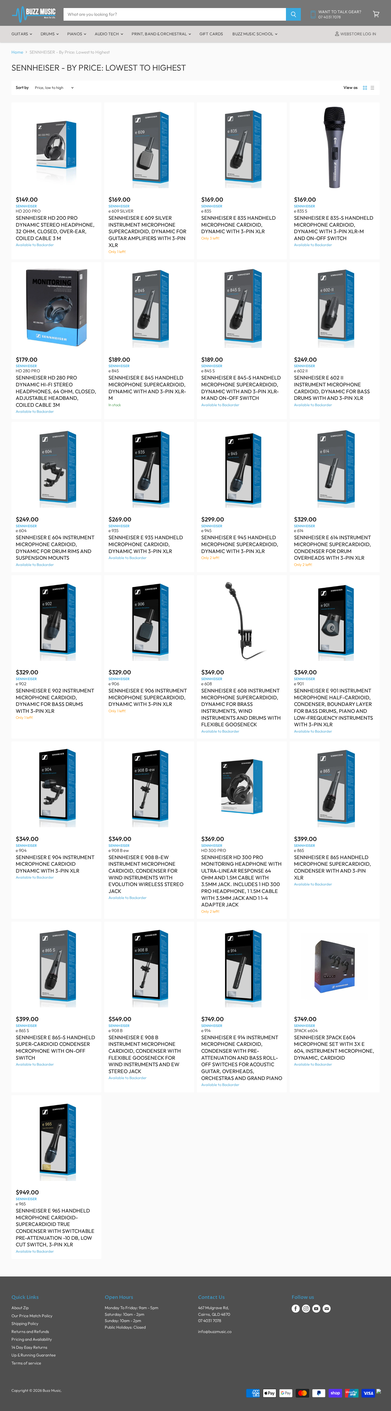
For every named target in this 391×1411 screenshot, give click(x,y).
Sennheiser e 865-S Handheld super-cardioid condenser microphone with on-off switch (55, 1047)
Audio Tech (107, 33)
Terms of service (26, 1363)
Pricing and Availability (31, 1339)
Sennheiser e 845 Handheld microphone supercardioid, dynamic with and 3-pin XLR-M (147, 387)
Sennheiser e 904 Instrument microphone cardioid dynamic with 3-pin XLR (55, 864)
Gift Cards (211, 33)
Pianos (75, 33)
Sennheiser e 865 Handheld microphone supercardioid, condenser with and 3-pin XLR (332, 867)
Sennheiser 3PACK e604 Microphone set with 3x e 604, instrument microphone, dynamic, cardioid (334, 1047)
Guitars (20, 33)
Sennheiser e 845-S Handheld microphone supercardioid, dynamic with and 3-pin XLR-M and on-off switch (241, 387)
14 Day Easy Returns (29, 1347)
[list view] (372, 88)
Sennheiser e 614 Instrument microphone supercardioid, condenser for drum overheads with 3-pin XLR (332, 547)
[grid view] (365, 88)
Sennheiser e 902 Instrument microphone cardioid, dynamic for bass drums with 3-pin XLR (55, 700)
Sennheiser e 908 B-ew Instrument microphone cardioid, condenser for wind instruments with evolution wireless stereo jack (145, 874)
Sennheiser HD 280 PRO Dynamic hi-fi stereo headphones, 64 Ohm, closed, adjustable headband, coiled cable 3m (56, 391)
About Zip (20, 1307)
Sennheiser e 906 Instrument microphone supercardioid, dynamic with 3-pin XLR (147, 697)
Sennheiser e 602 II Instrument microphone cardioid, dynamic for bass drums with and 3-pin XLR (332, 387)
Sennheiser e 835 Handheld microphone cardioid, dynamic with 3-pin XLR (238, 225)
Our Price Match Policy (31, 1315)
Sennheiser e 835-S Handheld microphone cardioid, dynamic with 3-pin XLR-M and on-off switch (333, 228)
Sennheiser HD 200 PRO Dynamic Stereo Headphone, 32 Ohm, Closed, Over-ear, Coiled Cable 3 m (55, 228)
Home (17, 52)
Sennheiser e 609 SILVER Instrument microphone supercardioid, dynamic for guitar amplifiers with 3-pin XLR (147, 231)
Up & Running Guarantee (33, 1355)
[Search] (293, 14)
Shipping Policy (24, 1323)
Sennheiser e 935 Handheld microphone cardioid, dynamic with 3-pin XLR (145, 544)
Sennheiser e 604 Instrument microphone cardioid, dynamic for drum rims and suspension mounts (55, 547)
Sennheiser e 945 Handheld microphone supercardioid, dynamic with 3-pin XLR (239, 544)
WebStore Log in (357, 33)
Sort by (22, 87)
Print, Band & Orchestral (160, 33)
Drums (48, 33)
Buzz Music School (253, 33)
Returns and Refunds (30, 1331)
